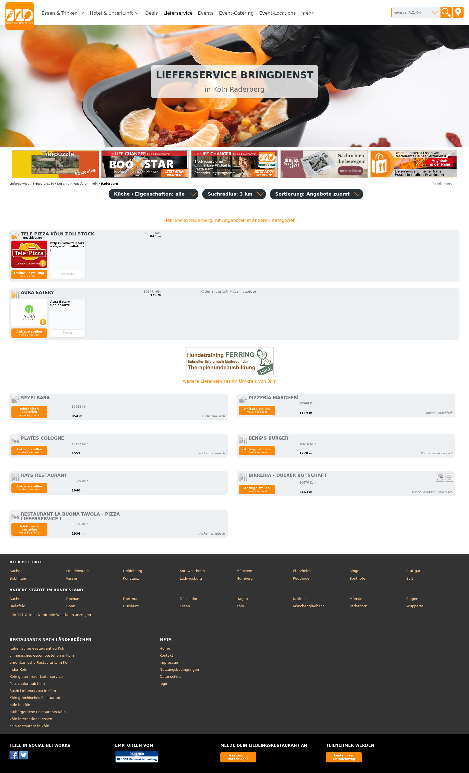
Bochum (73, 599)
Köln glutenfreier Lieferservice (36, 677)
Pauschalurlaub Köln (27, 684)
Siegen (412, 599)
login (164, 684)
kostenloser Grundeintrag (344, 757)
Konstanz (131, 578)
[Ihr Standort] (458, 12)
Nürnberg (244, 578)
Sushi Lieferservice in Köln (32, 691)
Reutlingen (302, 578)
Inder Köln (18, 669)
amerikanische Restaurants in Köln (40, 662)
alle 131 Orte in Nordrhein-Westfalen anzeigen (50, 615)
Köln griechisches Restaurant (34, 698)
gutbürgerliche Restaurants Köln (37, 712)
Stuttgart (414, 571)
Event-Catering (236, 13)
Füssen (72, 578)
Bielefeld (17, 606)
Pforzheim (302, 571)
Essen (185, 606)
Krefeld (299, 599)
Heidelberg (132, 571)
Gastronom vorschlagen (238, 757)
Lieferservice (177, 13)
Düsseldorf (189, 599)
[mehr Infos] (29, 254)
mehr (307, 13)
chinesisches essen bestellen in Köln (41, 655)
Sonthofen (358, 578)
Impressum (169, 662)
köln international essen (30, 719)
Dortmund (132, 599)
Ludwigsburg (191, 578)
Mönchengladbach (309, 606)
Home (165, 648)
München (244, 571)
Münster (357, 599)
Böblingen (18, 578)
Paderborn (358, 606)
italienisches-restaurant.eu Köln (37, 648)
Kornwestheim (192, 571)
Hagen (242, 599)
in (31, 184)
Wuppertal (415, 606)
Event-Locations (277, 13)
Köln (240, 606)
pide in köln (19, 705)
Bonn (70, 606)
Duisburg (131, 606)
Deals (151, 13)
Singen (356, 571)
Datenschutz (171, 677)
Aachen (16, 571)
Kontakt (166, 655)
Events (206, 13)
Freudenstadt (77, 571)
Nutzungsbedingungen (179, 669)
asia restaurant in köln (29, 726)
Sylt (409, 578)
